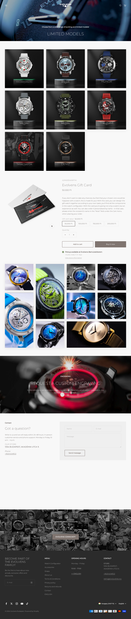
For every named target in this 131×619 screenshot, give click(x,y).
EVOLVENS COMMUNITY (66, 537)
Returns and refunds (53, 587)
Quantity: (65, 230)
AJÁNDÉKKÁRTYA (69, 180)
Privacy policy (50, 583)
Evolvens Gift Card (77, 185)
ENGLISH (48, 594)
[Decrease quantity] (65, 234)
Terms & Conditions (52, 579)
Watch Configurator (52, 563)
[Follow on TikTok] (27, 603)
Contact (48, 590)
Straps (47, 571)
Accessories (49, 567)
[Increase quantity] (74, 234)
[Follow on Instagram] (16, 603)
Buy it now (110, 244)
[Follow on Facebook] (6, 603)
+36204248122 (10, 454)
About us (48, 575)
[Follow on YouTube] (22, 603)
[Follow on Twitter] (11, 603)
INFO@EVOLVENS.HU (113, 579)
